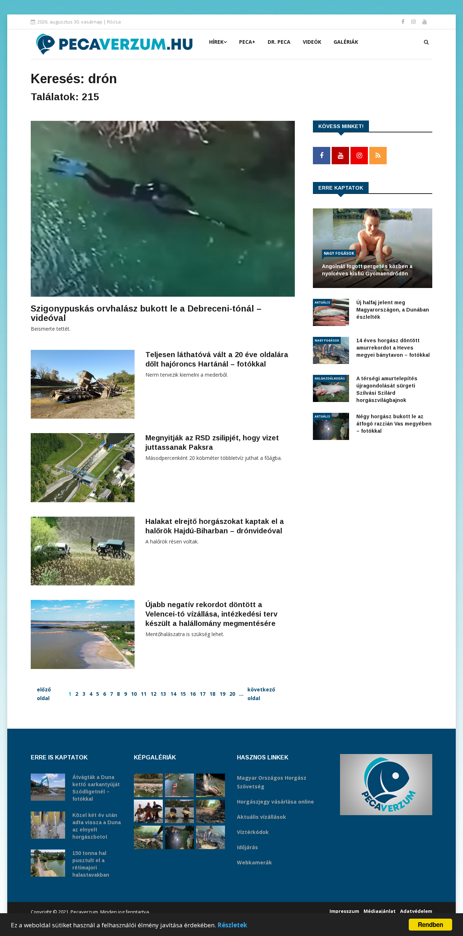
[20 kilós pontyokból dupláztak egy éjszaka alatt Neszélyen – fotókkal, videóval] (179, 811)
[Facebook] (404, 21)
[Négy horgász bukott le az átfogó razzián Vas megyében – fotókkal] (179, 837)
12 (153, 693)
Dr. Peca (279, 41)
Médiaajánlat (380, 911)
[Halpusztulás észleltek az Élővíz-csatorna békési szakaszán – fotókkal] (148, 837)
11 (143, 693)
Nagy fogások (339, 253)
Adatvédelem (416, 911)
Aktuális (322, 302)
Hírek (216, 41)
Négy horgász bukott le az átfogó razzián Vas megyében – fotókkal (394, 424)
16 (193, 693)
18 (212, 693)
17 (202, 693)
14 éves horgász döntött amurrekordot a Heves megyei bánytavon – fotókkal (393, 348)
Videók (312, 41)
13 (163, 693)
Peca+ (247, 41)
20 (232, 693)
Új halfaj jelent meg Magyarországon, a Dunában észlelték (392, 310)
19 (222, 693)
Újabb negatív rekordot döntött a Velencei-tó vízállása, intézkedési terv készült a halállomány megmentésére (211, 614)
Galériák (346, 41)
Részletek (232, 925)
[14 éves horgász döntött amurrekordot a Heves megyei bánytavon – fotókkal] (210, 837)
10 (134, 693)
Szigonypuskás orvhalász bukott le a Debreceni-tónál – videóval (146, 313)
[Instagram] (414, 21)
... (241, 693)
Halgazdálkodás (330, 378)
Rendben (430, 924)
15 (183, 693)
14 (173, 693)
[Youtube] (424, 21)
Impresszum (344, 911)
